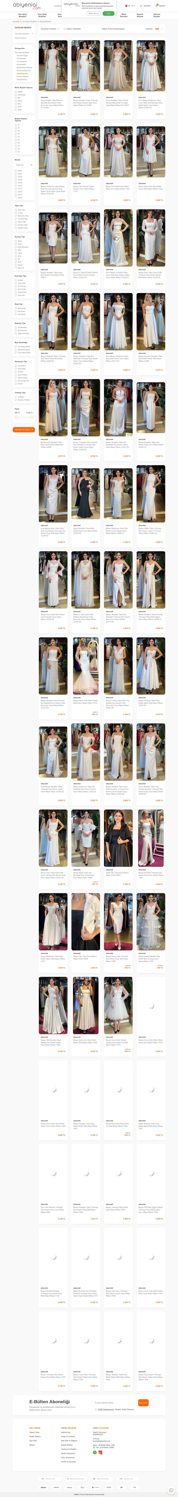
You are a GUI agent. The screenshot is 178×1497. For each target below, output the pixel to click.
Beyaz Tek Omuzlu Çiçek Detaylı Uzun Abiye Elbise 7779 (83, 188)
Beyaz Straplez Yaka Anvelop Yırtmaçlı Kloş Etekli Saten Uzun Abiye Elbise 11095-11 (150, 616)
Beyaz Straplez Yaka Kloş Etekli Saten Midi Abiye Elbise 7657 (85, 1126)
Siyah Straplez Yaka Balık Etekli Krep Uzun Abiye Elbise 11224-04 (85, 530)
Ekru (19, 104)
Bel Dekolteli (22, 330)
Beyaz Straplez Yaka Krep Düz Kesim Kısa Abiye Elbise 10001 (52, 274)
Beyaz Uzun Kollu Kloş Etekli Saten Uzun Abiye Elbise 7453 (53, 1125)
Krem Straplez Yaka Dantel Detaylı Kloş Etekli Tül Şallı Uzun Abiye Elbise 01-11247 (117, 102)
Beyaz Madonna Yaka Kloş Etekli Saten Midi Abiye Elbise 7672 (53, 958)
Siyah (19, 110)
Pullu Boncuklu (22, 247)
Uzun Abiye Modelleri (42, 15)
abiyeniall (44, 97)
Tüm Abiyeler (21, 59)
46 (18, 146)
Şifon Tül (20, 268)
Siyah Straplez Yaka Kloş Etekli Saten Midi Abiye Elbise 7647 (151, 1126)
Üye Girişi (33, 1441)
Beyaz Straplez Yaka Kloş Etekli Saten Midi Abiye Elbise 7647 (118, 1377)
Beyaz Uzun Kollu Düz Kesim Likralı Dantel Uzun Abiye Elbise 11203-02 (53, 616)
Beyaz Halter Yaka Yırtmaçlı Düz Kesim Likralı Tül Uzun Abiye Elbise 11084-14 (150, 530)
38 (18, 134)
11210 (19, 174)
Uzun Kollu (21, 283)
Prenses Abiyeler (23, 76)
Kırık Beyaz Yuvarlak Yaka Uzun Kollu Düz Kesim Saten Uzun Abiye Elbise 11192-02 (118, 274)
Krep (19, 256)
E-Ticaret (81, 1494)
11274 (19, 195)
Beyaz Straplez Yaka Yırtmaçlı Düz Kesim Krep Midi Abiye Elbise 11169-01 (53, 358)
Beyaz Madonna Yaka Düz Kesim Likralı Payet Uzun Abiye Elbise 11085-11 (117, 530)
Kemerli (20, 372)
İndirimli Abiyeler (156, 15)
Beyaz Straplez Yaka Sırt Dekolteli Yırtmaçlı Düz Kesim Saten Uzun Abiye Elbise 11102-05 (85, 360)
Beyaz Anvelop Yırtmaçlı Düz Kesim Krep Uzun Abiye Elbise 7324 (151, 875)
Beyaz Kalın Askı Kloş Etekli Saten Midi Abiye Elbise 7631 (85, 1041)
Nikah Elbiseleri (124, 15)
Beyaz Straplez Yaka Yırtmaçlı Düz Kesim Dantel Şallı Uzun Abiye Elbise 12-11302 (85, 102)
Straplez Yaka (22, 228)
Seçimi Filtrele (22, 430)
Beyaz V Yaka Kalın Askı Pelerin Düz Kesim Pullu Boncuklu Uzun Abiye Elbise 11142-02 (84, 618)
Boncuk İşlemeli (23, 381)
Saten (19, 241)
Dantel (19, 265)
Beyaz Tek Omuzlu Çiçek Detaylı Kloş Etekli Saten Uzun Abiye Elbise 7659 (51, 1042)
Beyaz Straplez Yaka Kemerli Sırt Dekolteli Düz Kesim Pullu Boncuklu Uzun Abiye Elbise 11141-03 (53, 704)
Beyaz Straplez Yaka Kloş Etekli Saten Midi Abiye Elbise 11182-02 (151, 703)
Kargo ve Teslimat (68, 1436)
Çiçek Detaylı (22, 375)
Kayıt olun (143, 1403)
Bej (18, 98)
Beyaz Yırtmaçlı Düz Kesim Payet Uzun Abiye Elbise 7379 (53, 1376)
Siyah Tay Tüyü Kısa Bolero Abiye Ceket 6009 (117, 874)
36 (18, 131)
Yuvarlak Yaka (22, 219)
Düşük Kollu (21, 292)
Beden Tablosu (35, 1436)
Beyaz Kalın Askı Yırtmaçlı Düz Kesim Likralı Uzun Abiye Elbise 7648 (118, 1293)
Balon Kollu (21, 289)
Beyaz (19, 101)
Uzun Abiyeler (22, 62)
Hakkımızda (65, 1432)
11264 (19, 186)
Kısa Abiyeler (21, 65)
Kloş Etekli (21, 311)
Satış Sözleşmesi (68, 1458)
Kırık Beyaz (21, 95)
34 (18, 128)
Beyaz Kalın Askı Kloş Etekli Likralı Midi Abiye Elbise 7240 (150, 187)
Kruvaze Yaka (22, 225)
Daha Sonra (94, 13)
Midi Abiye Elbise (23, 350)
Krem (19, 107)
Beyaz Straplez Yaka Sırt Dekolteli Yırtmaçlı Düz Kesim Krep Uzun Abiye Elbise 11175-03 (118, 618)
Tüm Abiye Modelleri (22, 15)
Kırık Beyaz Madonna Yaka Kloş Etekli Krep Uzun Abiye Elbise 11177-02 (117, 358)
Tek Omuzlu (21, 286)
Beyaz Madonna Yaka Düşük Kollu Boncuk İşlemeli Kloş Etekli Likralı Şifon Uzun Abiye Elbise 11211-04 (53, 190)
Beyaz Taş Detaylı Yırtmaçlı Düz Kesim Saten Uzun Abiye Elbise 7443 (150, 1377)
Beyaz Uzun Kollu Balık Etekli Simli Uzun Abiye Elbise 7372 (85, 701)
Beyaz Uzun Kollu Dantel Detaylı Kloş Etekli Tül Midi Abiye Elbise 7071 (117, 1042)
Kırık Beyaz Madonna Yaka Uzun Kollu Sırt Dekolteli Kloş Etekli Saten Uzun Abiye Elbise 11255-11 (150, 104)
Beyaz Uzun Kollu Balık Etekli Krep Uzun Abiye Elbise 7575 (150, 1041)
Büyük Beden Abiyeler (24, 68)
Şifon (19, 250)
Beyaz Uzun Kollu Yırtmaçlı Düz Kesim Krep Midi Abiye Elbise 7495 (117, 958)
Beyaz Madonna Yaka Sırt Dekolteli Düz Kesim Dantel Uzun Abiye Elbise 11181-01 (84, 789)
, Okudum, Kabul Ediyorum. (116, 1409)
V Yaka (20, 213)
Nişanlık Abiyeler (140, 15)
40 (18, 137)
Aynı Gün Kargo (22, 56)
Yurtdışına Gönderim (69, 1449)
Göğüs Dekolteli (23, 333)
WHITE (20, 92)
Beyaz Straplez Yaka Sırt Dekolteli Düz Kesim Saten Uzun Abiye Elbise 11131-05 (117, 444)
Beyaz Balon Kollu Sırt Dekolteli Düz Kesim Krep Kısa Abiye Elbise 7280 (83, 875)
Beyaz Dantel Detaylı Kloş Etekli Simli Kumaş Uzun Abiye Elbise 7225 (149, 958)
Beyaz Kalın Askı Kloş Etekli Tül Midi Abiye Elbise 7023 (117, 1125)
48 (18, 149)
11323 (19, 192)
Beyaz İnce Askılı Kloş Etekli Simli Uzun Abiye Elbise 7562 (118, 187)
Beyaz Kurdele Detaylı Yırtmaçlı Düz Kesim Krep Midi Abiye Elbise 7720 (51, 1293)
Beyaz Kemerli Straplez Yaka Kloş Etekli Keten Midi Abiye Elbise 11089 (150, 358)
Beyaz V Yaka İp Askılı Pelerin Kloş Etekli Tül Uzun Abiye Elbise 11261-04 (85, 274)
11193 (19, 171)
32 (18, 125)
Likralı (19, 253)
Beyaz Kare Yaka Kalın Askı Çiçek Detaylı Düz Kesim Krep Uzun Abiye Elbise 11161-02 (53, 875)
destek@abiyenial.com (101, 1441)
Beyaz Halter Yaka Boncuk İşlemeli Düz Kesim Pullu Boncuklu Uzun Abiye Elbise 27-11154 (52, 104)
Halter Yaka (21, 222)
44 (18, 143)
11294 (19, 198)
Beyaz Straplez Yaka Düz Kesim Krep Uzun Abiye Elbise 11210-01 (151, 444)
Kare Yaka (21, 210)
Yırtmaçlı (20, 397)
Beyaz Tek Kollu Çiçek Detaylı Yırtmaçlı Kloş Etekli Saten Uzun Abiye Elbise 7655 (151, 1209)
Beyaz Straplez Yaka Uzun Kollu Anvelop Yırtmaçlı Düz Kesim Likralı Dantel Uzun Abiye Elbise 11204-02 (117, 790)
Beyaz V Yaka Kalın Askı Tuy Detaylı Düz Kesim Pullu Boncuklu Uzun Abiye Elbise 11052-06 (117, 704)
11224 (19, 177)
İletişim (32, 1445)
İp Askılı (20, 280)
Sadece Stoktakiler (73, 29)
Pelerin (20, 384)
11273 (19, 189)
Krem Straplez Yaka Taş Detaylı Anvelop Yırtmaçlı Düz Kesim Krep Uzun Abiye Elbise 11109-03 (151, 790)
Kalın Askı (21, 295)
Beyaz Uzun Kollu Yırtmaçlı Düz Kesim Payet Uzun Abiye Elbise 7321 (85, 1377)
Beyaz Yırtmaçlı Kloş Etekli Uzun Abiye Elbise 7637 (117, 1208)
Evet (108, 13)
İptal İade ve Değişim (69, 1441)
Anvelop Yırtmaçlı (23, 400)
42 (18, 140)
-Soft (75, 1494)
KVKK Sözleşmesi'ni (106, 1409)
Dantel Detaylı (22, 378)
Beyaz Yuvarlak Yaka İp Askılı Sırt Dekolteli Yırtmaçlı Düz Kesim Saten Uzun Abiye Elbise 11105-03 (85, 446)
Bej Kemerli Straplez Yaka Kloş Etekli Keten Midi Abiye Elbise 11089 (52, 444)
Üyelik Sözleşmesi (68, 1453)
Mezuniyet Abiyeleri (23, 70)
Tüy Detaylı (21, 366)
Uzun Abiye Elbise (24, 353)
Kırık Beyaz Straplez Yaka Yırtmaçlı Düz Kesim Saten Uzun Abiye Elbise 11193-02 (52, 789)
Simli (19, 262)
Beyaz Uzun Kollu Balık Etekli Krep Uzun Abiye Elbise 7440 (150, 1292)
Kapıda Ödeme (66, 1445)
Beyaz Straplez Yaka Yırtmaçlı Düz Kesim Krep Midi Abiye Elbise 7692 (85, 1209)
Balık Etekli (21, 308)
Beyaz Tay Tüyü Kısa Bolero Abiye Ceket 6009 (85, 957)
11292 (19, 180)
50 (18, 152)
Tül (18, 259)
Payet (19, 244)
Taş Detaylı (21, 369)
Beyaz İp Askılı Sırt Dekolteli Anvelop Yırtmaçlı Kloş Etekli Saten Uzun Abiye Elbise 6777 (85, 1293)
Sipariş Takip (34, 1432)
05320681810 (98, 1435)
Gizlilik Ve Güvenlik (68, 1462)
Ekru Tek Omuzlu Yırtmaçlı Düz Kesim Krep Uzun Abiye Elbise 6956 (52, 1209)
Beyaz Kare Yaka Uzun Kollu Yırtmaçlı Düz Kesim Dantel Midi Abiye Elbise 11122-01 (150, 274)
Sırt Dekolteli (22, 327)
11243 (19, 183)
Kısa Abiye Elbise (23, 347)
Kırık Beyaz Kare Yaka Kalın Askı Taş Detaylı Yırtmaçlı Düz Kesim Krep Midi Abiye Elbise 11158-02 (53, 532)
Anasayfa (16, 22)
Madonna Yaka (22, 216)
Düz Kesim (21, 314)
